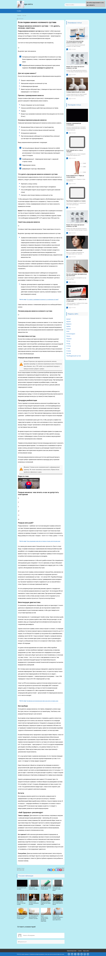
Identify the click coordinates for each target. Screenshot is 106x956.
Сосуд (68, 343)
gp (78, 954)
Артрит (68, 319)
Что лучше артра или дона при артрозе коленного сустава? (33, 917)
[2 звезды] (19, 869)
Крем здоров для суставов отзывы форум (57, 889)
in (85, 954)
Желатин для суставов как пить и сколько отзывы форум (22, 917)
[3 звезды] (20, 869)
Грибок (68, 326)
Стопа (68, 348)
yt (72, 954)
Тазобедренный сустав (73, 356)
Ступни (68, 351)
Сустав (68, 353)
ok (69, 954)
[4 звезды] (22, 869)
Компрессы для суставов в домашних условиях (34, 903)
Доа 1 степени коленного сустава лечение (21, 903)
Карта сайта (86, 950)
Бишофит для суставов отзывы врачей (46, 888)
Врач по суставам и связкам (74, 250)
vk (88, 954)
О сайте (19, 11)
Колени (68, 329)
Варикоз (68, 324)
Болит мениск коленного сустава (33, 888)
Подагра (68, 338)
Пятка (68, 341)
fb (75, 954)
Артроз (68, 321)
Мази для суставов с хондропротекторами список (45, 903)
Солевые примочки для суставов (75, 92)
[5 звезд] (24, 869)
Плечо (68, 336)
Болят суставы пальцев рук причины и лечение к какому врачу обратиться (58, 917)
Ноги (67, 331)
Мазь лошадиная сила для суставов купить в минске (58, 903)
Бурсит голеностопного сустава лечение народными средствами (44, 918)
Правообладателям (71, 950)
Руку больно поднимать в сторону (76, 201)
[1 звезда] (17, 869)
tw (81, 954)
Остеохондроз (70, 334)
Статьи (68, 346)
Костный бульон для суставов (21, 888)
